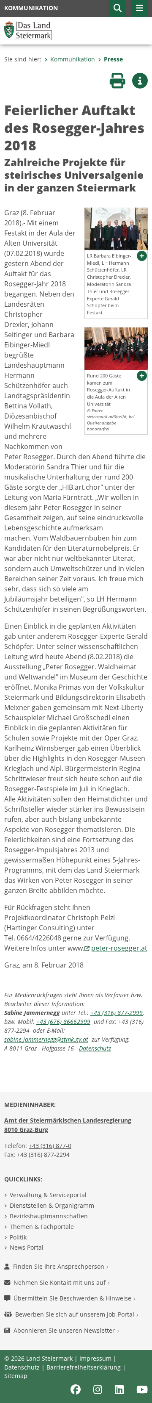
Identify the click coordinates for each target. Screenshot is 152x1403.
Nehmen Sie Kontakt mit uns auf (60, 1282)
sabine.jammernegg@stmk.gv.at (46, 1039)
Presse (113, 59)
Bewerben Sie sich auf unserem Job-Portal (75, 1314)
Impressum (95, 1358)
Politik (18, 1237)
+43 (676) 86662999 (63, 1022)
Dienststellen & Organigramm (52, 1205)
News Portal (26, 1247)
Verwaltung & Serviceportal (48, 1195)
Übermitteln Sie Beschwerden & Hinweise (73, 1298)
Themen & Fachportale (42, 1227)
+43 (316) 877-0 (50, 1146)
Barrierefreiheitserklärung (83, 1367)
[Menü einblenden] (139, 8)
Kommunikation (72, 59)
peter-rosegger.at (119, 948)
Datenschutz (95, 1048)
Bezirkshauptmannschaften (49, 1216)
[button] (117, 8)
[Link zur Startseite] (28, 30)
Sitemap (15, 1376)
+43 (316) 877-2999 (116, 1013)
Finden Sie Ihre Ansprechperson (59, 1266)
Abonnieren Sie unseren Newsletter (65, 1330)
